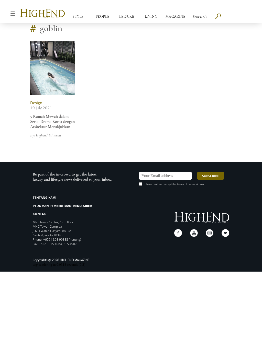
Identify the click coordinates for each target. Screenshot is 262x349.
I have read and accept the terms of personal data (174, 184)
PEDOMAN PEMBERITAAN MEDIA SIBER (62, 206)
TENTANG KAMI (44, 197)
